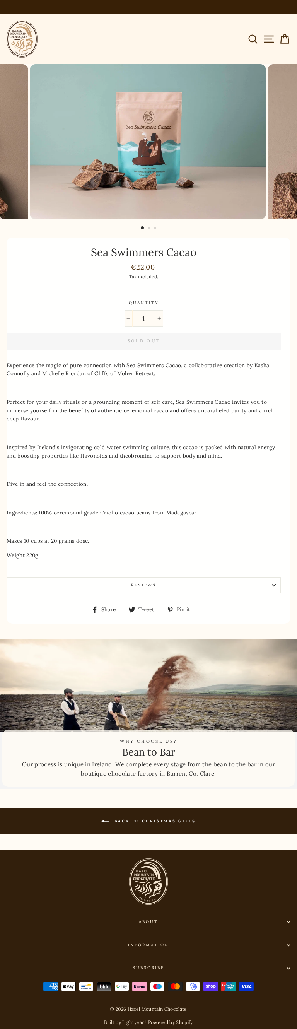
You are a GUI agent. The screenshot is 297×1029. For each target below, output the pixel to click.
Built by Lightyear (124, 1022)
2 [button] (150, 229)
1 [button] (143, 228)
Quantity (144, 302)
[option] (149, 141)
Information (148, 944)
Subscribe (148, 967)
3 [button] (156, 229)
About (148, 921)
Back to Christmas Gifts (154, 821)
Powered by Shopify (170, 1022)
